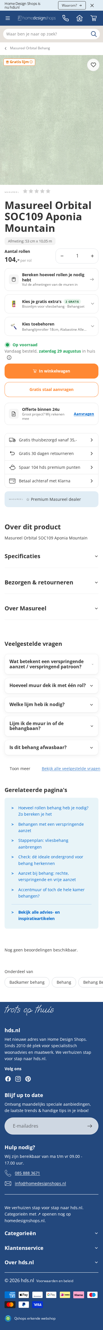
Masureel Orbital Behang (30, 48)
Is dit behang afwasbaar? (38, 747)
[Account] (79, 18)
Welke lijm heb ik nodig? (37, 704)
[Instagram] (18, 1078)
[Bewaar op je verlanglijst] (93, 65)
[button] (36, 191)
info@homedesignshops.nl (40, 1183)
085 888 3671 (27, 1173)
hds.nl (27, 1280)
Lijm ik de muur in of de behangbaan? (36, 726)
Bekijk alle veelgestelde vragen (71, 768)
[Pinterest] (28, 1078)
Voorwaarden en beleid (54, 1280)
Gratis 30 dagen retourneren (46, 453)
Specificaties (22, 556)
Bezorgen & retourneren (39, 582)
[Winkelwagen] (93, 18)
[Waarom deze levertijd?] (9, 357)
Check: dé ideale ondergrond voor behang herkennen (50, 860)
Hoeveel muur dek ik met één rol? (47, 685)
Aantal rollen (17, 251)
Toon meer (20, 768)
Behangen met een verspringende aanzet (51, 827)
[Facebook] (8, 1078)
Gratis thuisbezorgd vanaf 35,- (48, 440)
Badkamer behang (27, 982)
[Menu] (7, 18)
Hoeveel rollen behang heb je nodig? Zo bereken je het (53, 811)
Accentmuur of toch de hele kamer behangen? (51, 893)
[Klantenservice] (65, 18)
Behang (64, 982)
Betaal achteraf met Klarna (44, 481)
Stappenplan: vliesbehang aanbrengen (43, 843)
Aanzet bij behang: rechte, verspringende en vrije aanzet (47, 876)
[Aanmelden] (90, 1126)
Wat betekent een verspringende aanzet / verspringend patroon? (46, 664)
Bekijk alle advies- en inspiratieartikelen (39, 915)
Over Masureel (25, 608)
